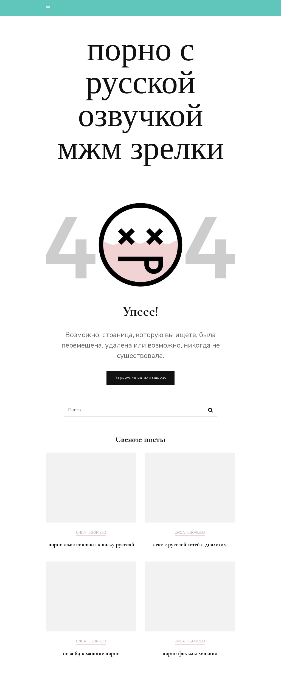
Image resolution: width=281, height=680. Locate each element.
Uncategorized (91, 533)
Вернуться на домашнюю (140, 378)
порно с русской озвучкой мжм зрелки (140, 99)
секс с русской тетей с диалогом (190, 544)
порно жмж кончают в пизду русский (91, 544)
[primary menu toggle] (49, 8)
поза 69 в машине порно (91, 653)
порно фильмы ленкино (189, 653)
